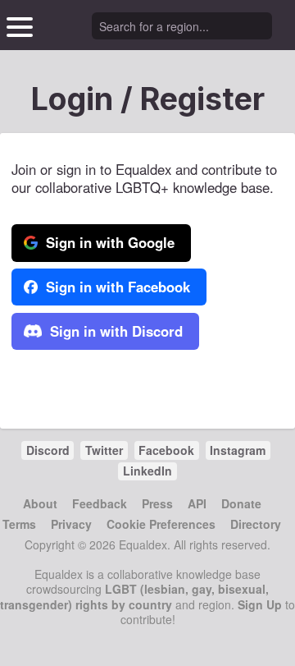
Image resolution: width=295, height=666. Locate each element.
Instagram (238, 450)
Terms (19, 524)
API (197, 503)
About (40, 503)
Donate (241, 503)
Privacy (71, 524)
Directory (255, 524)
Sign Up (260, 604)
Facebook (166, 450)
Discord (48, 450)
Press (157, 503)
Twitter (104, 450)
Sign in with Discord (114, 331)
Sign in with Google (108, 242)
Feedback (99, 503)
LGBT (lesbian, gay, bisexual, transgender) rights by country (134, 596)
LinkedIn (147, 470)
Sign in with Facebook (116, 286)
